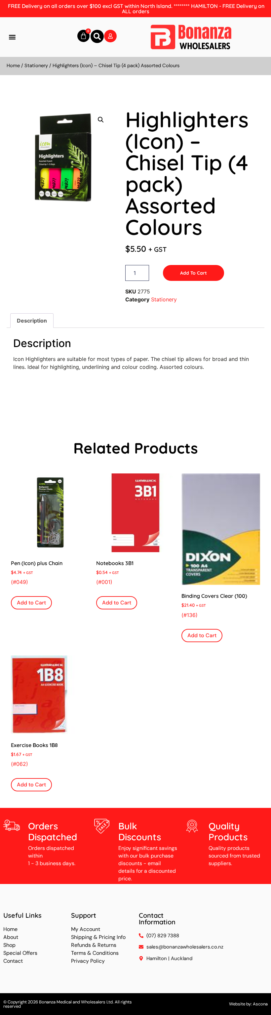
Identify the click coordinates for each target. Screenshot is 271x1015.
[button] (12, 37)
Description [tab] (32, 320)
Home (13, 65)
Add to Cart (193, 273)
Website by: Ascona (248, 1004)
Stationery (36, 65)
